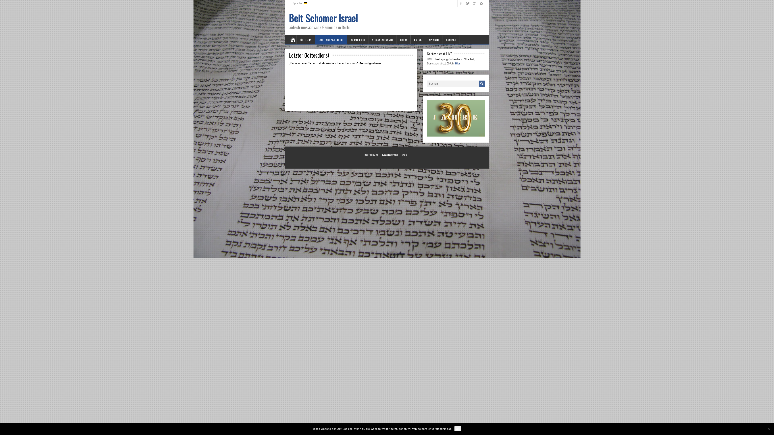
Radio (403, 39)
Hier (457, 63)
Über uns (305, 39)
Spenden (434, 39)
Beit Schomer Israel (323, 18)
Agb (404, 154)
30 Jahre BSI (358, 39)
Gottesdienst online (331, 39)
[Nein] (769, 429)
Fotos (417, 39)
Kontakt (451, 39)
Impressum (371, 154)
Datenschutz (390, 154)
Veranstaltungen (382, 39)
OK (458, 428)
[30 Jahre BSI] (456, 135)
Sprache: (298, 3)
